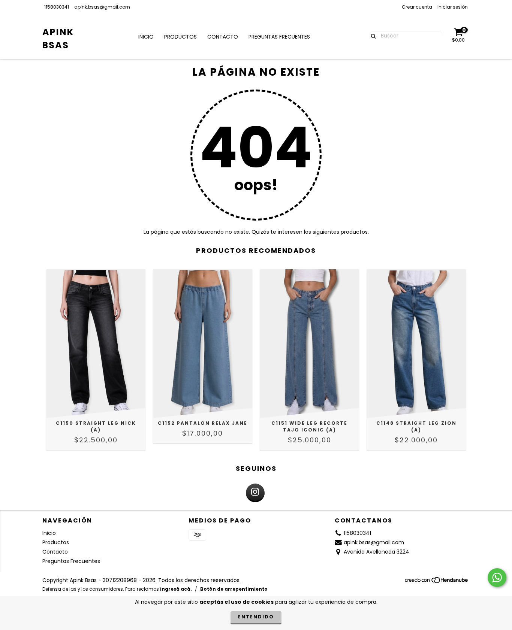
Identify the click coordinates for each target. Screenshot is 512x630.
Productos (180, 36)
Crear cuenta (417, 7)
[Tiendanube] (437, 582)
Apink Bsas (58, 38)
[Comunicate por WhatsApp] (497, 577)
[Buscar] (371, 36)
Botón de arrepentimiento (234, 589)
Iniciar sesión (452, 7)
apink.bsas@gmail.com (102, 7)
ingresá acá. (176, 589)
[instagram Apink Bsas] (255, 493)
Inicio (146, 36)
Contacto (222, 36)
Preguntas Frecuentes (279, 36)
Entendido (256, 617)
